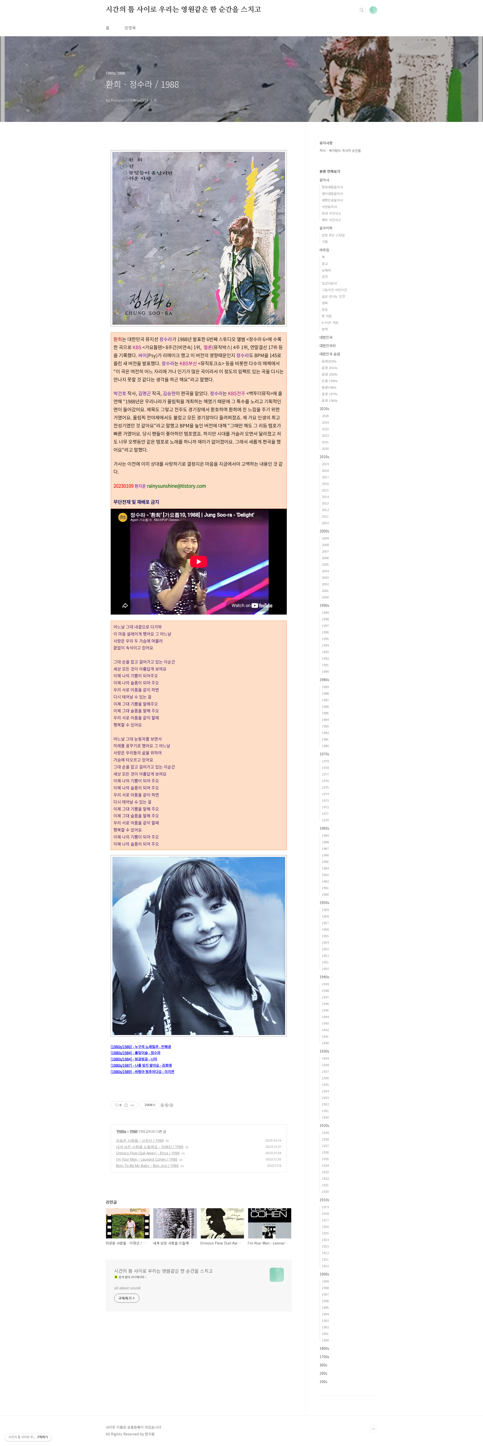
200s (323, 1373)
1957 (325, 922)
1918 (325, 1213)
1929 (325, 1132)
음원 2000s (330, 374)
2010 (325, 522)
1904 (325, 1314)
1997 (325, 625)
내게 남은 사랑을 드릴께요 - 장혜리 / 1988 (149, 1147)
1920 (325, 1191)
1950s (324, 902)
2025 (325, 415)
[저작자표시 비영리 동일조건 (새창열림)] (166, 1105)
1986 (325, 706)
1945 (325, 1010)
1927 (325, 1145)
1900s (324, 1273)
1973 (325, 800)
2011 (325, 516)
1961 (325, 887)
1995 (325, 638)
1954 (325, 942)
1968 (325, 841)
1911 (325, 1259)
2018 (325, 470)
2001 (325, 590)
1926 (325, 1152)
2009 (325, 538)
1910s (324, 1199)
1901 (325, 1333)
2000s (324, 530)
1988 (133, 1131)
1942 (325, 1029)
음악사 (324, 179)
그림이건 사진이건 (334, 289)
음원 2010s (330, 367)
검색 (362, 10)
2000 (325, 597)
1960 (325, 894)
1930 (325, 1117)
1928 (325, 1139)
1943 (325, 1023)
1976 (325, 780)
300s (323, 1364)
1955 (325, 935)
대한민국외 (327, 345)
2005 (325, 564)
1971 (325, 813)
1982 (325, 732)
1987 (325, 699)
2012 (325, 509)
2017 (325, 477)
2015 (325, 490)
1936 (325, 1077)
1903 (325, 1320)
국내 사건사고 (331, 213)
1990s (324, 605)
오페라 (326, 270)
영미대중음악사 (332, 193)
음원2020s (329, 361)
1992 (325, 658)
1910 (325, 1265)
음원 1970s (330, 393)
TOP (373, 1429)
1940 (325, 1042)
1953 (325, 949)
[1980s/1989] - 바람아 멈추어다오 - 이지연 (142, 1071)
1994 (325, 645)
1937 (325, 1071)
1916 (325, 1226)
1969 (325, 835)
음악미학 (326, 227)
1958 (325, 916)
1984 (325, 719)
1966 (325, 855)
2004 (325, 570)
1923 (325, 1171)
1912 (325, 1252)
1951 (325, 962)
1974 (325, 793)
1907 (325, 1294)
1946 (325, 1003)
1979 (325, 761)
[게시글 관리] (132, 1105)
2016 (325, 483)
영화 (325, 302)
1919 (325, 1206)
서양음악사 (329, 206)
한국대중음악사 (332, 187)
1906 (325, 1300)
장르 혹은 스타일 (333, 235)
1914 (325, 1239)
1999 (325, 612)
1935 (325, 1084)
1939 (325, 1058)
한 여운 (327, 316)
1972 (325, 806)
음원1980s (329, 387)
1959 (325, 909)
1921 (325, 1185)
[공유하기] (126, 1105)
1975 (325, 787)
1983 (325, 726)
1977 (325, 774)
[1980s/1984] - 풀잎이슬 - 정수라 (135, 1052)
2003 (325, 577)
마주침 (324, 249)
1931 (325, 1110)
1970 (325, 820)
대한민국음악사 (332, 200)
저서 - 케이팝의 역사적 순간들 (340, 150)
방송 (325, 309)
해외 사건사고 (331, 219)
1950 (325, 968)
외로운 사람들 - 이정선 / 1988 (140, 1140)
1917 (325, 1220)
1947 (325, 997)
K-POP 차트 (330, 322)
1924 (325, 1165)
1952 (325, 955)
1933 (325, 1097)
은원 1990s (330, 380)
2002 (325, 584)
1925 (325, 1158)
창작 (325, 276)
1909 (325, 1281)
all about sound (127, 1287)
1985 (325, 713)
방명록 (130, 28)
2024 (325, 422)
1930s (324, 1051)
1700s (324, 1356)
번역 (325, 329)
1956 (325, 929)
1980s (121, 1131)
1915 (325, 1233)
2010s (324, 456)
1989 (325, 686)
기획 (325, 241)
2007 (325, 551)
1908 (325, 1287)
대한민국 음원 (329, 353)
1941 (325, 1036)
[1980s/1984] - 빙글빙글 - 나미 (134, 1058)
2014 (325, 496)
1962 (325, 881)
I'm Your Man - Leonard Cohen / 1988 (146, 1159)
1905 (325, 1307)
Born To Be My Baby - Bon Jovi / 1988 (147, 1165)
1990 (325, 671)
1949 (325, 984)
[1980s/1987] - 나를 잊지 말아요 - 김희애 (141, 1065)
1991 (325, 664)
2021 (325, 442)
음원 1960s (330, 400)
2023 (325, 428)
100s (323, 1381)
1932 (325, 1104)
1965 (325, 861)
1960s (324, 828)
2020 (325, 448)
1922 (325, 1178)
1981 (325, 739)
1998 (325, 619)
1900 (325, 1340)
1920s (324, 1125)
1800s (324, 1348)
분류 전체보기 (329, 171)
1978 (325, 767)
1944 (325, 1016)
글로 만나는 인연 (333, 296)
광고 (325, 263)
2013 (325, 503)
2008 (325, 544)
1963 (325, 874)
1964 (325, 868)
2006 (325, 557)
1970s (324, 753)
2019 (325, 463)
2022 (325, 435)
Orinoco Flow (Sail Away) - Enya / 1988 (148, 1153)
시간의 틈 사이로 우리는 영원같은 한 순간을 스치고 (183, 9)
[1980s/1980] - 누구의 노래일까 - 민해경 (141, 1046)
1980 (325, 745)
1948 (325, 990)
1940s (324, 976)
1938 (325, 1064)
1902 (325, 1327)
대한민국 (326, 337)
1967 (325, 848)
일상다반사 (329, 283)
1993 (325, 651)
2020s (324, 408)
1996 (325, 632)
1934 (325, 1091)
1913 (325, 1246)
